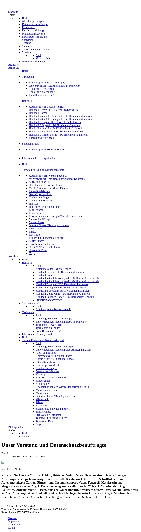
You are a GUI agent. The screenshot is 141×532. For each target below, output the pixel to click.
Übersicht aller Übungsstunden (39, 158)
